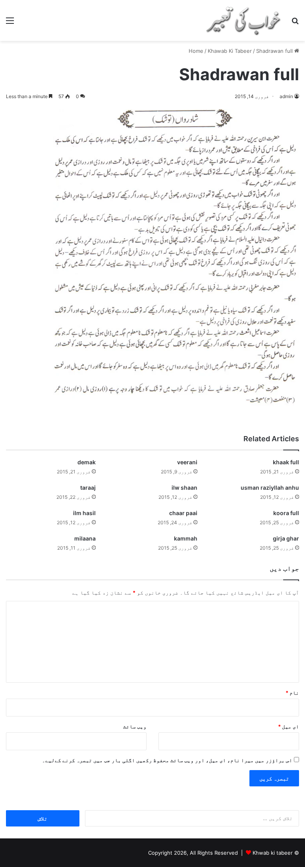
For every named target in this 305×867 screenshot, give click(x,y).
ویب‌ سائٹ (135, 726)
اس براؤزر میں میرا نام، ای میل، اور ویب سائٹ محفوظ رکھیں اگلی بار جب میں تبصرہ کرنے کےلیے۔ (167, 760)
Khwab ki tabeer (273, 853)
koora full (286, 513)
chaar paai (183, 513)
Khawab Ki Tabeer (230, 51)
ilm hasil (84, 513)
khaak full (286, 462)
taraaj (88, 487)
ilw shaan (184, 487)
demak (86, 462)
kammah (185, 538)
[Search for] (295, 23)
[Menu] (10, 23)
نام (292, 692)
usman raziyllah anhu (270, 487)
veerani (187, 462)
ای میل (288, 726)
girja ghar (286, 538)
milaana (85, 538)
